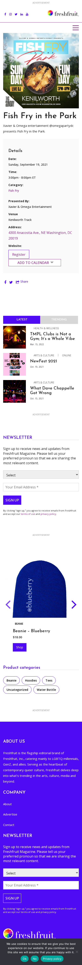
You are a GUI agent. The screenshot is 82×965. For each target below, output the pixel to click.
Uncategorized (17, 690)
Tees (48, 680)
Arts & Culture (44, 355)
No (35, 958)
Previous (8, 605)
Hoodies (20, 623)
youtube (27, 12)
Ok (24, 958)
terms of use (28, 513)
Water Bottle (46, 690)
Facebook (5, 12)
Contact (8, 825)
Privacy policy (52, 958)
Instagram (10, 12)
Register (18, 254)
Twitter (16, 12)
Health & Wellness (46, 328)
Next (74, 605)
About (7, 804)
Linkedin (21, 12)
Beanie (11, 680)
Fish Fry (13, 191)
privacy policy (48, 513)
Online (66, 355)
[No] (77, 952)
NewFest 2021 (43, 361)
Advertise (10, 814)
